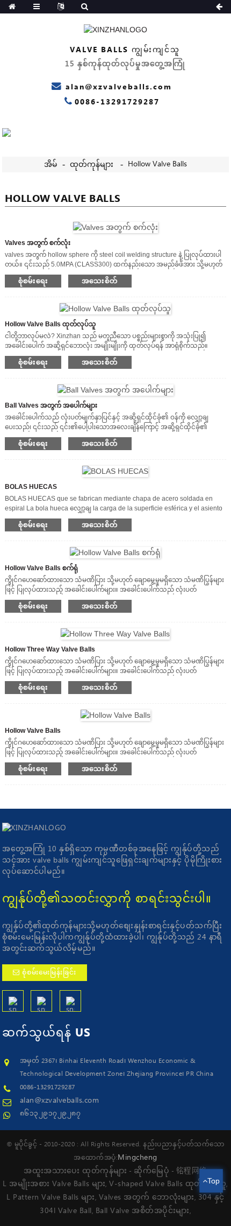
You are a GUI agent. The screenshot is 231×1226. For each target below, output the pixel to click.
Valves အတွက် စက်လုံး (37, 243)
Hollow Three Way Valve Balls (50, 649)
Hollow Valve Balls (157, 164)
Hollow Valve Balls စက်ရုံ (41, 568)
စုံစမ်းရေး (33, 281)
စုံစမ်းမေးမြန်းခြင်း (49, 973)
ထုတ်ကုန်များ (91, 165)
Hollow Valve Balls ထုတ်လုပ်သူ (50, 324)
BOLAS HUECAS (31, 487)
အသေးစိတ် (100, 281)
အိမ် (50, 165)
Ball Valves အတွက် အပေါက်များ (51, 405)
